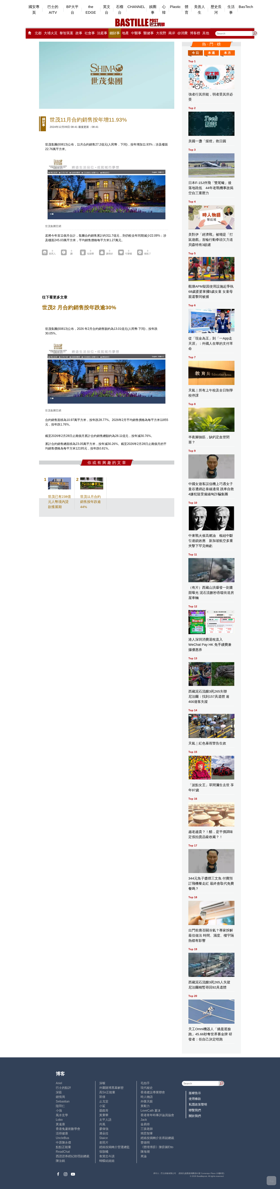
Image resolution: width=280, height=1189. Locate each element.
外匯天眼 (147, 1101)
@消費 (182, 33)
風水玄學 (62, 1115)
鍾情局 (60, 1096)
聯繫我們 (195, 1110)
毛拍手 (145, 1083)
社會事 (90, 33)
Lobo (59, 1119)
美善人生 (199, 9)
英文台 (106, 9)
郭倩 (102, 1096)
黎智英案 (66, 33)
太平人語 (105, 1119)
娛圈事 (152, 9)
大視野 (161, 33)
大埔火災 (51, 33)
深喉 (102, 1083)
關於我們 (195, 1115)
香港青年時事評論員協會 (157, 1115)
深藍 (59, 1092)
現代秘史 (147, 1087)
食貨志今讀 (106, 1156)
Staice (103, 1138)
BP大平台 (72, 9)
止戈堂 (103, 1101)
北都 (38, 33)
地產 (125, 33)
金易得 (145, 1124)
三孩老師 (147, 1128)
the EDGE (91, 9)
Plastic (175, 7)
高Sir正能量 (107, 1092)
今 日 (195, 52)
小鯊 (102, 1106)
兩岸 (171, 33)
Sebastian (63, 1101)
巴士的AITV (52, 9)
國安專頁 (34, 9)
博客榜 (195, 33)
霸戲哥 (103, 1110)
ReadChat (63, 1151)
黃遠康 (60, 1124)
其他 (205, 33)
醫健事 (148, 33)
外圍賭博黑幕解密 (111, 1087)
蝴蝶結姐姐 (106, 1160)
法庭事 (102, 33)
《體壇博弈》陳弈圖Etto (157, 1147)
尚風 (102, 1124)
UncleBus (62, 1138)
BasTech (246, 7)
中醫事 (136, 33)
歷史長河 (216, 9)
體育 (186, 9)
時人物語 (147, 1096)
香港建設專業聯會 (153, 1092)
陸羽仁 (60, 1106)
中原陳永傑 (63, 1142)
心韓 (164, 9)
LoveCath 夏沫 (151, 1110)
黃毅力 (145, 1106)
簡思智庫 (147, 1133)
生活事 (231, 9)
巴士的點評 (63, 1087)
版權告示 (195, 1093)
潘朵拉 (103, 1133)
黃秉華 (103, 1115)
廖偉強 (103, 1128)
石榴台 (119, 9)
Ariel (59, 1083)
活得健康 (62, 1133)
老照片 (103, 1142)
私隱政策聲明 (198, 1104)
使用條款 (195, 1098)
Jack (144, 1119)
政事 (78, 33)
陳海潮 (145, 1151)
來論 (144, 1156)
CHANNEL (136, 7)
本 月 (227, 52)
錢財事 (115, 33)
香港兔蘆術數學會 (68, 1128)
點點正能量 (63, 1147)
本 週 (211, 52)
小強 (59, 1110)
